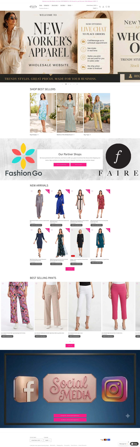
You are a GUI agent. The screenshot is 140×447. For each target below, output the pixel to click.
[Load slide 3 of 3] (70, 84)
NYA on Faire (78, 164)
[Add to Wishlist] (31, 191)
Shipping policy (60, 445)
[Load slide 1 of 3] (66, 84)
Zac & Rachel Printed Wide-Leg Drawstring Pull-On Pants (13, 333)
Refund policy (52, 445)
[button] (47, 5)
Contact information (82, 445)
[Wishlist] (106, 6)
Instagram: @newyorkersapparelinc (70, 415)
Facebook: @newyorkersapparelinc (70, 419)
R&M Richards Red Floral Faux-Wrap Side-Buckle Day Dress (99, 221)
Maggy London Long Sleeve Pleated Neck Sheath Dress (79, 260)
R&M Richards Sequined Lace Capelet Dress (99, 259)
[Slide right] (73, 341)
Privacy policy (67, 445)
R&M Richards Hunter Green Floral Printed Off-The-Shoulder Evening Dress (59, 260)
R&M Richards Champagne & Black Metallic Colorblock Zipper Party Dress (79, 221)
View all (70, 269)
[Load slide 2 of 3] (68, 84)
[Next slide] (74, 84)
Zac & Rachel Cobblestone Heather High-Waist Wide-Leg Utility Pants (49, 333)
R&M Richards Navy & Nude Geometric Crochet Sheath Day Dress (38, 260)
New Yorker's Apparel (37, 445)
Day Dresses (33, 135)
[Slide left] (66, 341)
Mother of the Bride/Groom (65, 135)
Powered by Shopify (45, 445)
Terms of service (74, 445)
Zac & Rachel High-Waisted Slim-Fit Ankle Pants (112, 333)
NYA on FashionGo (61, 164)
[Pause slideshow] (77, 84)
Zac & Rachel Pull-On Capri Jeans (75, 333)
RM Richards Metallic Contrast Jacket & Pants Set (39, 221)
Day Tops (86, 135)
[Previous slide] (62, 84)
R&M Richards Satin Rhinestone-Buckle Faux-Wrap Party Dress (59, 221)
